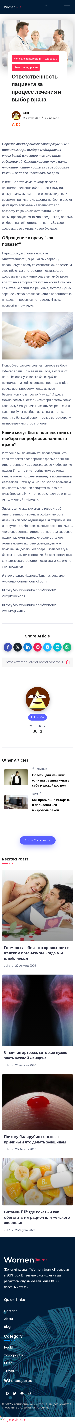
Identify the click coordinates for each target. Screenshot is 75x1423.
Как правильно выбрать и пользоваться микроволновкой (51, 805)
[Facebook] (7, 1393)
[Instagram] (29, 1393)
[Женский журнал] (12, 6)
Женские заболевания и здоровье (35, 58)
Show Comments (37, 840)
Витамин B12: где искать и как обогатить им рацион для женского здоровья (37, 1217)
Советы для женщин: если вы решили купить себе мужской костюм (50, 780)
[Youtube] (22, 1393)
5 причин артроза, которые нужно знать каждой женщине (35, 1055)
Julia (26, 113)
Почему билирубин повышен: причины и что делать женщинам (35, 1139)
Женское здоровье (26, 67)
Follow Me (37, 717)
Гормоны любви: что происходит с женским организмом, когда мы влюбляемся (36, 953)
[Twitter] (14, 1393)
